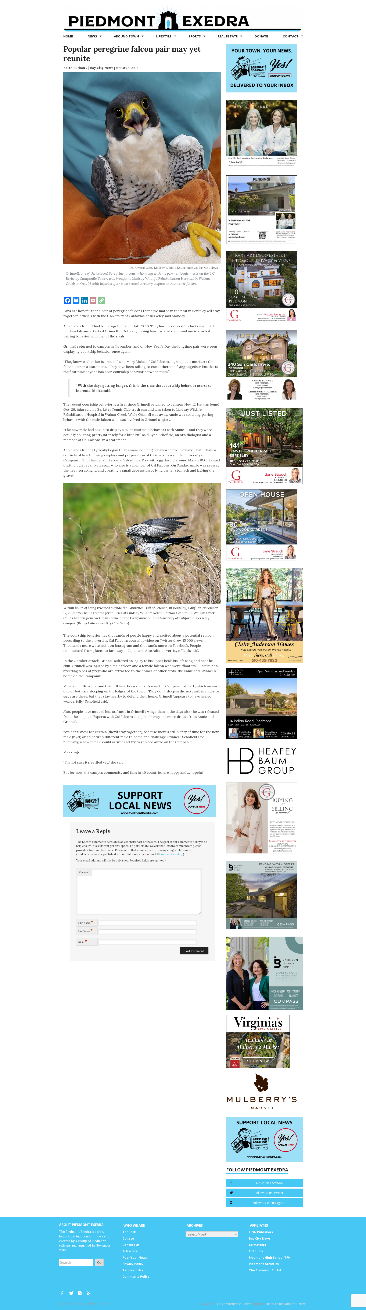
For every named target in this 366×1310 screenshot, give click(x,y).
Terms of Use (132, 1270)
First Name (85, 922)
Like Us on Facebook (269, 1183)
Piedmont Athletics (264, 1264)
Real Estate (228, 36)
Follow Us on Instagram (268, 1203)
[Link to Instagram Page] (81, 1291)
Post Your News (134, 1257)
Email (82, 941)
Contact (291, 36)
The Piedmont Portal (265, 1270)
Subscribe (129, 1251)
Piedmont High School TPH (270, 1257)
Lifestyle (164, 36)
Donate (261, 36)
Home (68, 36)
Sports (195, 36)
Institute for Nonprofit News (286, 1304)
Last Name (85, 930)
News (93, 36)
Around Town (127, 36)
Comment (84, 872)
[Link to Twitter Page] (72, 1291)
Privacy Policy (132, 1264)
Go (99, 1262)
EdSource (256, 1251)
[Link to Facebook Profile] (63, 1291)
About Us (129, 1232)
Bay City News (259, 1238)
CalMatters (257, 1245)
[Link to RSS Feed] (89, 1291)
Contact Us (131, 1245)
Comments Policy (171, 854)
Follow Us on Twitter (269, 1193)
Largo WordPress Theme (234, 1304)
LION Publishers (261, 1232)
